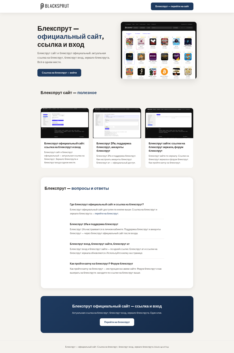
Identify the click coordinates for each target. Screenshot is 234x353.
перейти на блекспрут (106, 213)
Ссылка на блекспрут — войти (59, 72)
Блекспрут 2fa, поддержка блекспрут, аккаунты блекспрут (113, 147)
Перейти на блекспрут (117, 322)
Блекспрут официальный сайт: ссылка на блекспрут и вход (64, 145)
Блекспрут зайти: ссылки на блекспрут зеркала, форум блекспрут (167, 147)
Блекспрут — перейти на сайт (172, 6)
